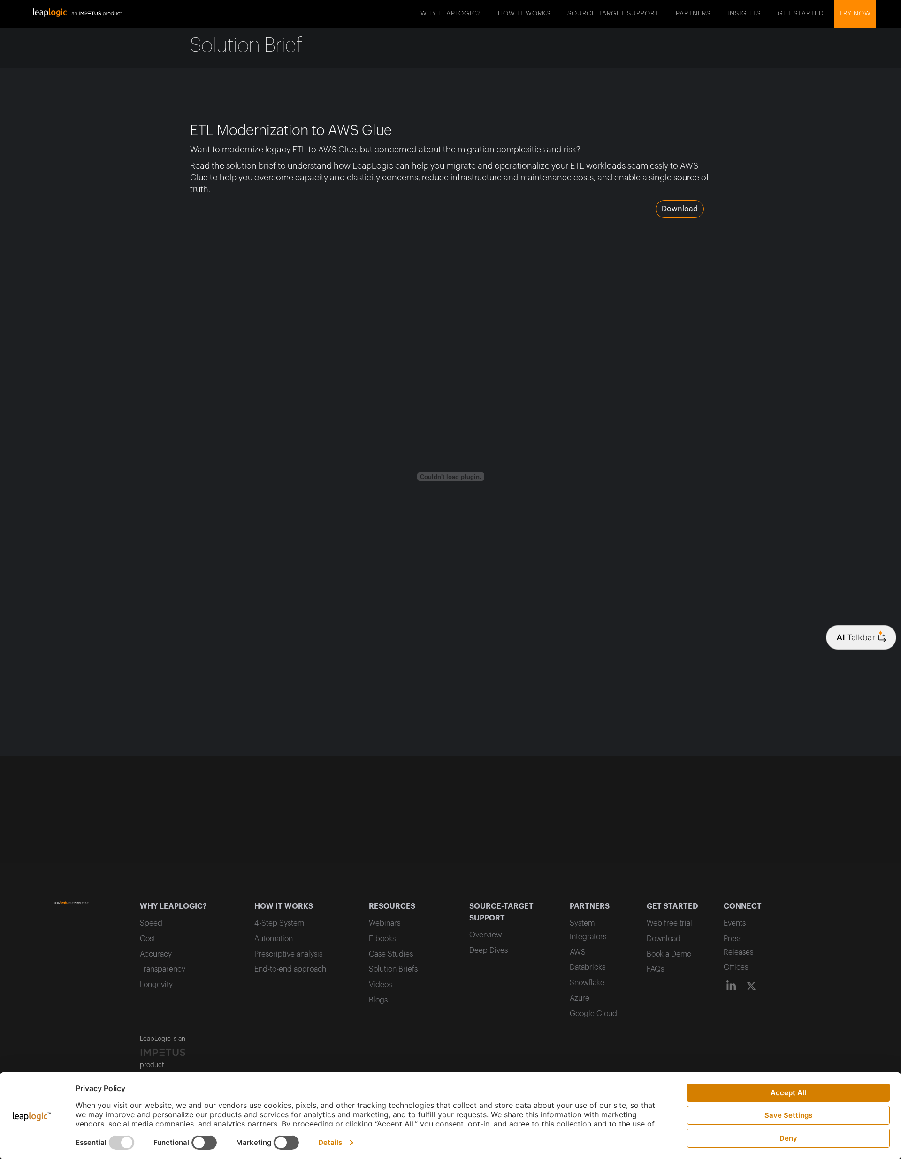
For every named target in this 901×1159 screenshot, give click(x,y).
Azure (579, 998)
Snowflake (587, 983)
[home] (77, 11)
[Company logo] (861, 637)
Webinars (384, 923)
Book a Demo (669, 954)
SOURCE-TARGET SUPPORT (613, 13)
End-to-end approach (290, 969)
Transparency (162, 969)
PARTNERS (693, 13)
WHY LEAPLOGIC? (450, 13)
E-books (382, 938)
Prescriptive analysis (288, 954)
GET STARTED (801, 13)
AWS (578, 952)
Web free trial (669, 923)
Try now (855, 13)
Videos (380, 984)
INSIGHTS (744, 13)
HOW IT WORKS (524, 13)
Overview (485, 935)
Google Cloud (593, 1013)
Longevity (156, 984)
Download (680, 209)
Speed (151, 923)
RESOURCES (392, 906)
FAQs (655, 969)
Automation (273, 938)
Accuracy (156, 954)
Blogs (378, 1000)
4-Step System (279, 923)
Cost (147, 938)
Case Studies (391, 954)
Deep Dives (488, 950)
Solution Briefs (393, 969)
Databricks (587, 967)
